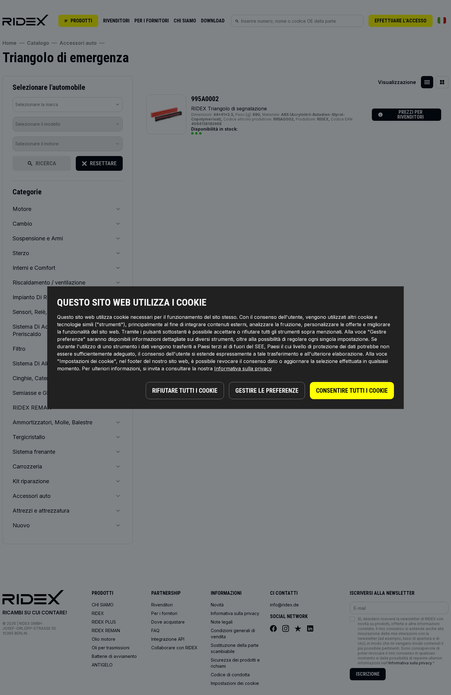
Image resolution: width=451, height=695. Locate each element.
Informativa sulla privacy (243, 368)
